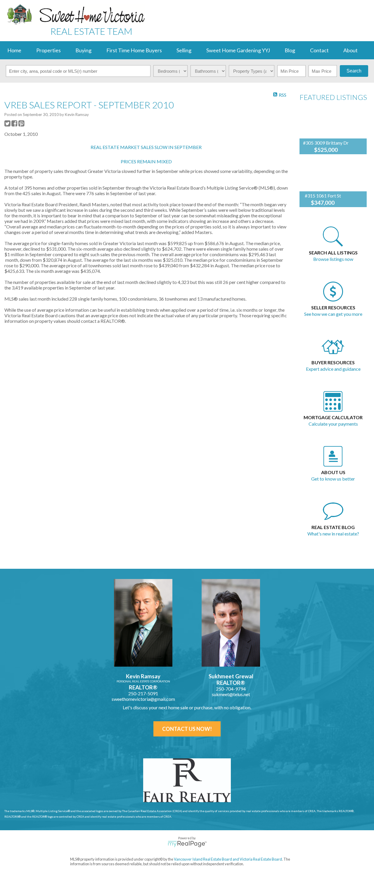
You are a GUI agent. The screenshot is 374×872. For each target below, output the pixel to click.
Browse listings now (333, 259)
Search (354, 70)
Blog (290, 50)
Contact (319, 50)
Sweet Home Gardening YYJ (238, 50)
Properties (48, 50)
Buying (83, 50)
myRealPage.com (187, 844)
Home (14, 50)
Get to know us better (333, 478)
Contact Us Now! (187, 729)
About (350, 50)
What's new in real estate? (333, 533)
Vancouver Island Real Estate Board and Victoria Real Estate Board (228, 859)
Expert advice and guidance (333, 369)
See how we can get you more (333, 314)
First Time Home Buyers (134, 50)
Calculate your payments (333, 424)
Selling (183, 50)
